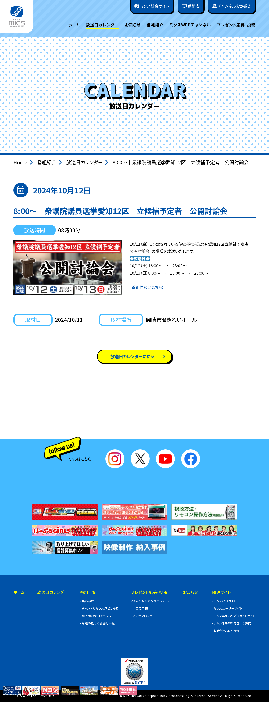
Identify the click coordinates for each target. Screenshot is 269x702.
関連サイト (221, 592)
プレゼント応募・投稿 (236, 25)
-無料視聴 (87, 601)
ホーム (74, 25)
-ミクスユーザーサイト (227, 608)
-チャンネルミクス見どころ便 (99, 608)
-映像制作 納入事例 (226, 631)
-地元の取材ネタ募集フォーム (151, 601)
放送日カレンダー (102, 25)
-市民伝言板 (139, 608)
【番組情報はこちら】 (147, 287)
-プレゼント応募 (142, 616)
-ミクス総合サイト (224, 601)
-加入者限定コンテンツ (95, 616)
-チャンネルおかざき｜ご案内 (231, 623)
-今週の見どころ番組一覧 (97, 623)
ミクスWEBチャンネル (190, 25)
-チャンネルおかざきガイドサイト (234, 616)
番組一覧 (88, 592)
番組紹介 (155, 25)
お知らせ (133, 25)
